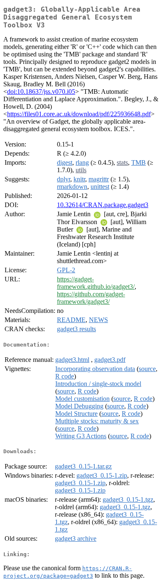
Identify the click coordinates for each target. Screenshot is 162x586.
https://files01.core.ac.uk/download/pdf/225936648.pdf (79, 113)
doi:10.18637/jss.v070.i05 (41, 91)
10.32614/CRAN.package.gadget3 (102, 204)
